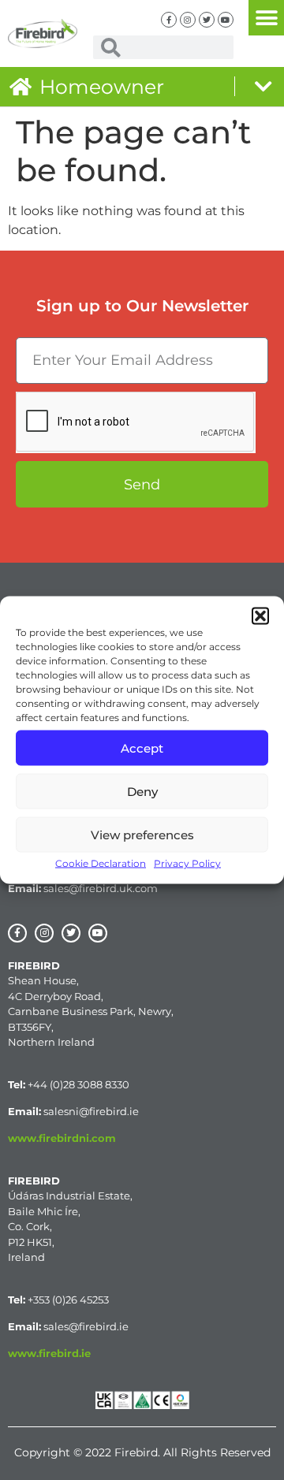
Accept (142, 747)
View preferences (142, 834)
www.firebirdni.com (62, 1138)
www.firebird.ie (49, 1353)
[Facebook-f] (169, 20)
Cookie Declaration (100, 863)
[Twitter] (207, 20)
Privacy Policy (187, 863)
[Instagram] (188, 20)
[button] (260, 616)
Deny (142, 790)
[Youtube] (226, 20)
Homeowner (101, 87)
